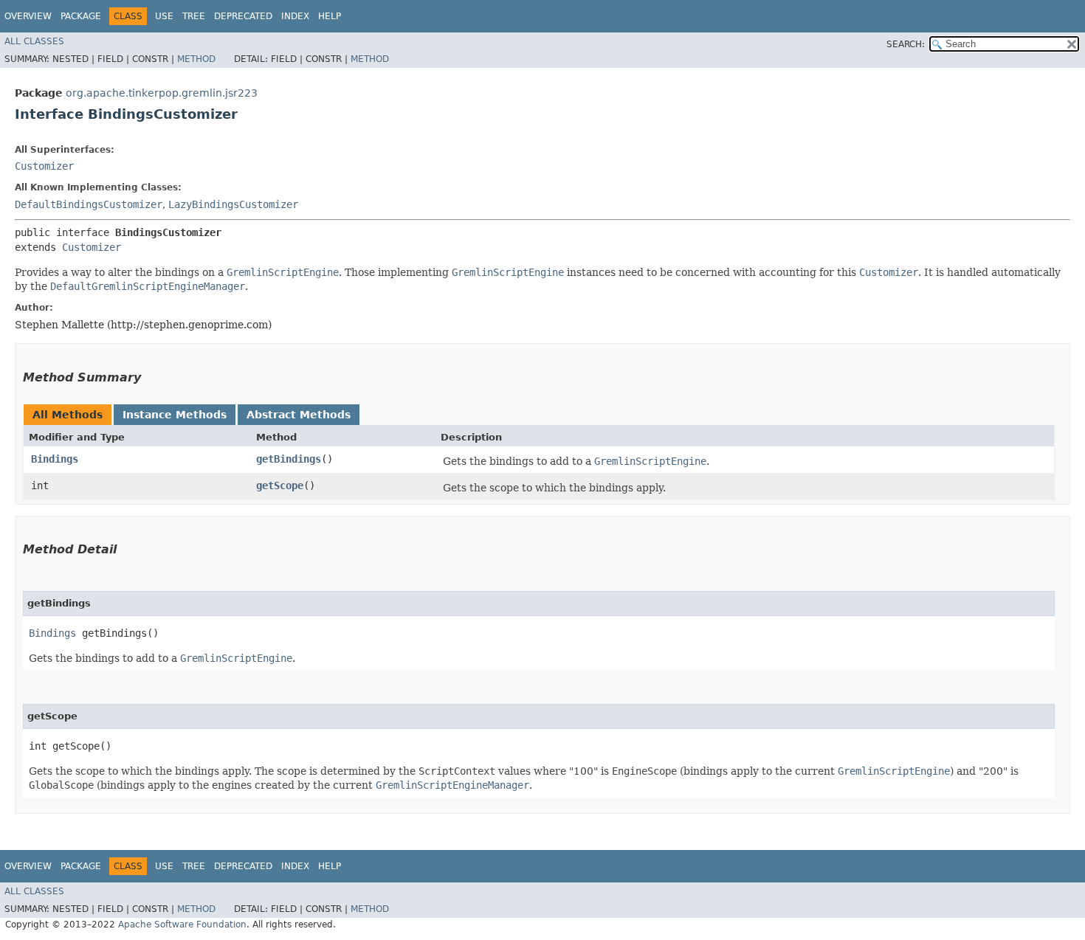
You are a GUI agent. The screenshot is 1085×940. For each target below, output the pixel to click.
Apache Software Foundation (182, 924)
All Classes (34, 41)
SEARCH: (905, 44)
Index (295, 16)
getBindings (288, 459)
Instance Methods (175, 415)
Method (196, 59)
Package (81, 16)
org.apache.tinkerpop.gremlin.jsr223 (162, 93)
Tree (193, 16)
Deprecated (243, 16)
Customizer (44, 166)
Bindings (54, 459)
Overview (28, 16)
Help (329, 16)
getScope (279, 485)
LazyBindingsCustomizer (233, 204)
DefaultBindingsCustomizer (88, 204)
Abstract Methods (299, 415)
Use (164, 16)
